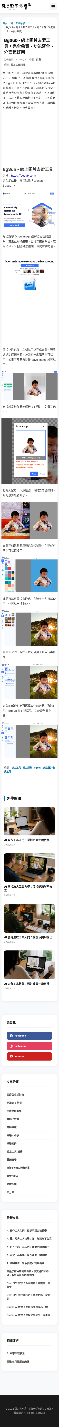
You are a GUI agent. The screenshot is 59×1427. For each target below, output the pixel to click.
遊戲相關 (12, 1184)
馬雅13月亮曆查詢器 (18, 1361)
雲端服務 (12, 1159)
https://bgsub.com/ (23, 175)
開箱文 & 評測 (14, 1102)
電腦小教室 (13, 1119)
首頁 (5, 23)
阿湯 (38, 59)
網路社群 (12, 1143)
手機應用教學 (14, 1111)
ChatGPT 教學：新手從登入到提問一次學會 (28, 1285)
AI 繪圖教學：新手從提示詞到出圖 (25, 1263)
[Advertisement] (29, 138)
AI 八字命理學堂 (16, 1353)
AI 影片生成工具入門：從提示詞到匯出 (28, 1246)
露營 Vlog (12, 1176)
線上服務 (27, 767)
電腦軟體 (12, 1127)
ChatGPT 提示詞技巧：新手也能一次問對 (28, 1296)
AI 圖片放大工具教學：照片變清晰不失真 (29, 1238)
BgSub (37, 767)
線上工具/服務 (18, 23)
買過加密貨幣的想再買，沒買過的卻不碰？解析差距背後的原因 (28, 1273)
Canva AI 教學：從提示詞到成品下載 (27, 1307)
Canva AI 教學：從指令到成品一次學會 (28, 1315)
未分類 (10, 1192)
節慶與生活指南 (15, 1094)
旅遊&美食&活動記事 (18, 1167)
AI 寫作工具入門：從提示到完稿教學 (27, 1230)
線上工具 (16, 767)
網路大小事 (13, 1135)
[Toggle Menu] (53, 6)
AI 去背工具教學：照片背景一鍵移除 (27, 1255)
